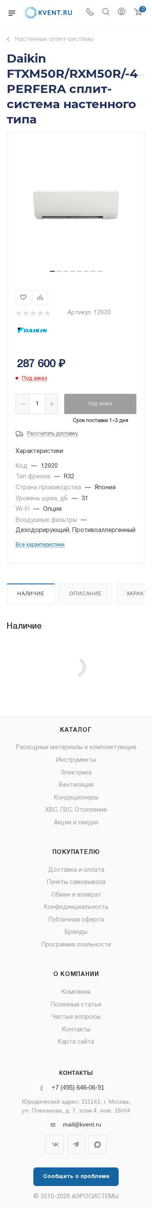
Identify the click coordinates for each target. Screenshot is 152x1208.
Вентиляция (76, 785)
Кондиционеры (76, 798)
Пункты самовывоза (76, 882)
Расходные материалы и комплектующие (76, 747)
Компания (76, 992)
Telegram (76, 1144)
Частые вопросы (76, 1017)
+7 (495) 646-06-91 (78, 1088)
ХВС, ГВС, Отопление (76, 810)
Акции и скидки (76, 823)
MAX (98, 1144)
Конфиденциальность (76, 907)
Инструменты (76, 760)
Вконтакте (55, 1144)
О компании (76, 974)
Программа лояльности (76, 945)
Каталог (76, 730)
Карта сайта (76, 1042)
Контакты (76, 1030)
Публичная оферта (76, 920)
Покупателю (76, 852)
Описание (85, 594)
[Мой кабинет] (121, 13)
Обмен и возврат (76, 895)
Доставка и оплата (76, 870)
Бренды (76, 932)
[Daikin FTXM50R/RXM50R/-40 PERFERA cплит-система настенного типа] (76, 204)
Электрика (76, 773)
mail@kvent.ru (82, 1124)
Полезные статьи (76, 1005)
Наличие (30, 594)
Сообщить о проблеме (76, 1176)
